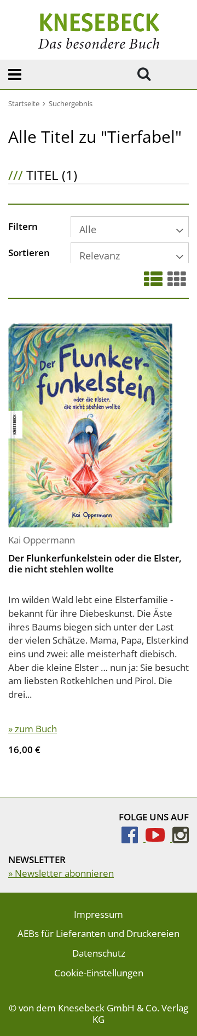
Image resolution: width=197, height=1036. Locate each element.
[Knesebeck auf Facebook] (133, 838)
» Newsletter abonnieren (61, 873)
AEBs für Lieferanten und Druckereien (98, 933)
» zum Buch (32, 728)
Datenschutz (98, 953)
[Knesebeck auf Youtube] (159, 838)
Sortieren (29, 253)
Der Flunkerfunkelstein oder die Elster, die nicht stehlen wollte (95, 563)
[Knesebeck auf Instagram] (180, 838)
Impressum (98, 914)
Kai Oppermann (41, 540)
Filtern (23, 227)
